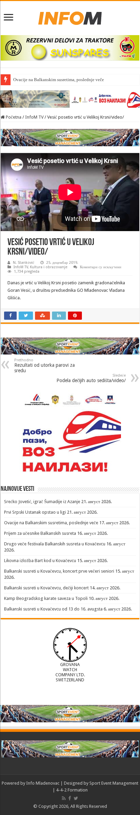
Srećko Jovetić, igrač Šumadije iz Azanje (42, 501)
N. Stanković (23, 262)
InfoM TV (34, 117)
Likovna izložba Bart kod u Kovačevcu (40, 560)
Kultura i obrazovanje (48, 267)
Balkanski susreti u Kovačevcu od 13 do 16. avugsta (53, 609)
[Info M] (70, 17)
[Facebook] (70, 798)
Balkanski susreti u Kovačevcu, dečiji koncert (46, 587)
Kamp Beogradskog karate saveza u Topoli (46, 598)
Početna (13, 117)
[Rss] (63, 798)
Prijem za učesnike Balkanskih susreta (40, 533)
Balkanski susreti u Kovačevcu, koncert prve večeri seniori (59, 571)
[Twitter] (76, 798)
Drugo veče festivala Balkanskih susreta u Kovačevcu (54, 543)
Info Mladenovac (42, 783)
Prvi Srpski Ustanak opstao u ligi (35, 512)
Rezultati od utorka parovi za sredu (44, 365)
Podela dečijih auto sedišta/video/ (91, 378)
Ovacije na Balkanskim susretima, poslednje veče (58, 79)
